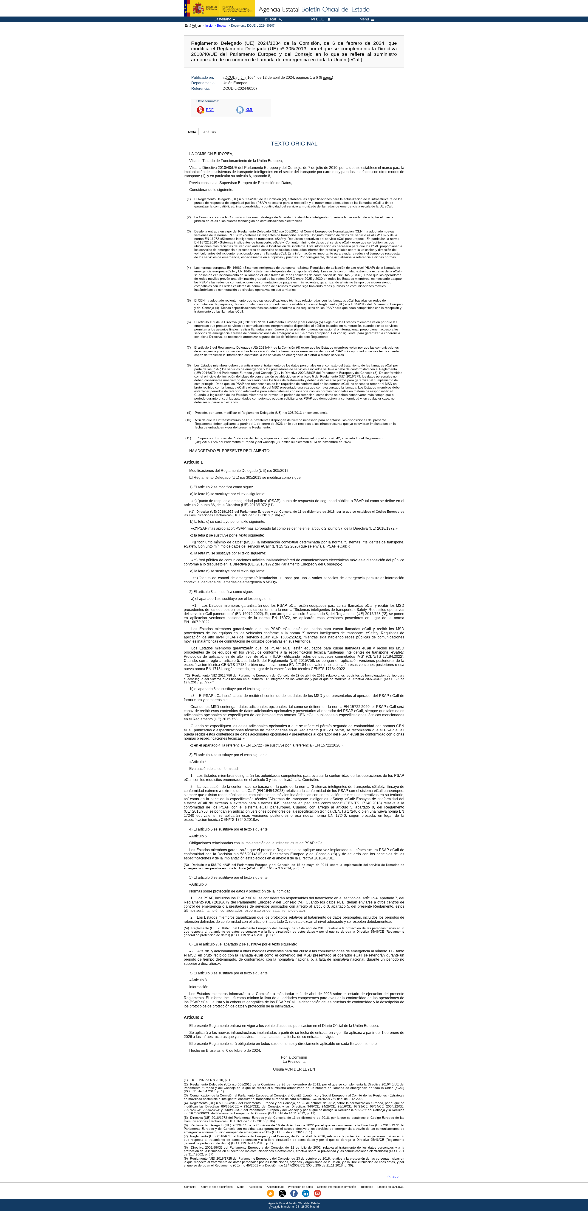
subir (397, 1176)
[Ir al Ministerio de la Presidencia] (219, 8)
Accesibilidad (275, 1187)
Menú (364, 19)
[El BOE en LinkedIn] (305, 1196)
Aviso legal (256, 1187)
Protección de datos (300, 1187)
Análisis (209, 132)
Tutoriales (367, 1187)
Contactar (190, 1187)
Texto (191, 132)
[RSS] (270, 1196)
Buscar (221, 25)
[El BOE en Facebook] (294, 1196)
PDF (210, 110)
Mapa (240, 1187)
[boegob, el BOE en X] (282, 1196)
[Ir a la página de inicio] (313, 10)
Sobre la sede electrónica (217, 1187)
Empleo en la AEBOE (390, 1187)
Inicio (208, 25)
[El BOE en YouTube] (317, 1196)
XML (249, 110)
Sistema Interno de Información (336, 1187)
